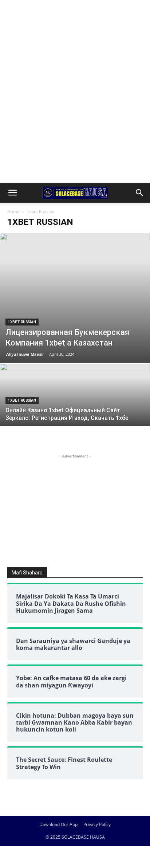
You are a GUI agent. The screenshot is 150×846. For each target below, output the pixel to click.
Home (13, 211)
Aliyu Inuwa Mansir (25, 354)
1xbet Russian (22, 322)
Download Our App (58, 824)
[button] (12, 193)
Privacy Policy (97, 824)
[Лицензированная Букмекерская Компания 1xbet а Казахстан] (75, 298)
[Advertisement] (75, 13)
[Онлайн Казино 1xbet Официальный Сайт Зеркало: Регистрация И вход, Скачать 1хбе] (75, 420)
